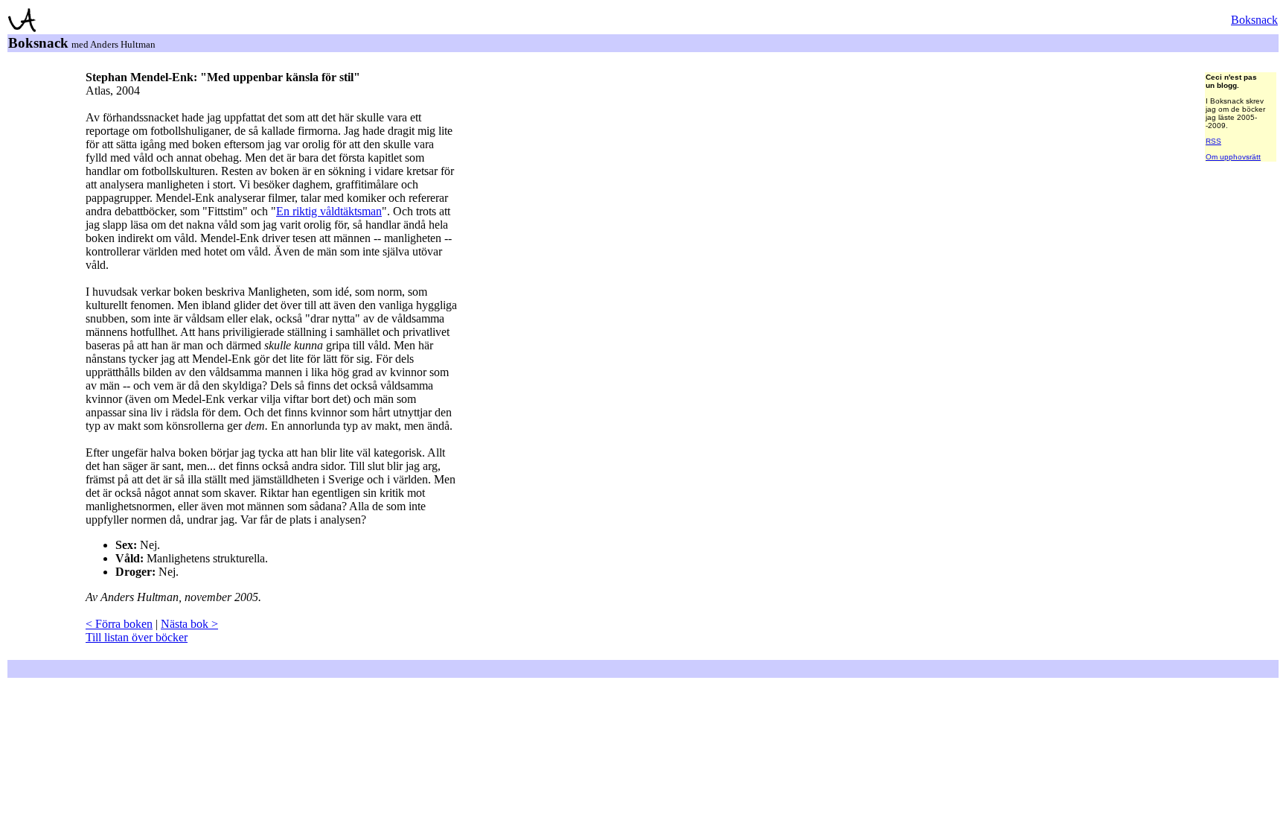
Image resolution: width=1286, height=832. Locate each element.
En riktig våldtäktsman (329, 211)
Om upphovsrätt (1233, 157)
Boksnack (1254, 19)
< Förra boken (119, 623)
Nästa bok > (189, 623)
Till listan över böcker (137, 637)
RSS (1213, 141)
